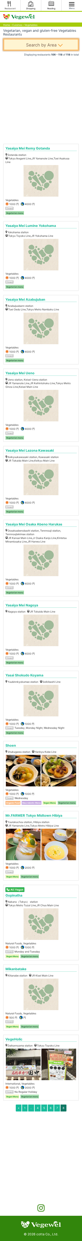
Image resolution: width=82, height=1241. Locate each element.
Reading (51, 8)
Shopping (30, 8)
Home (6, 24)
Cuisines (17, 24)
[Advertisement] (41, 98)
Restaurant (10, 8)
